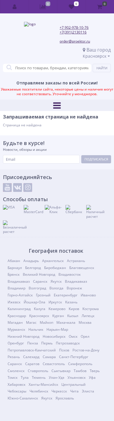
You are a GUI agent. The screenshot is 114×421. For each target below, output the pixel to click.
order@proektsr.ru (75, 41)
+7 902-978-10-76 (74, 27)
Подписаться (96, 159)
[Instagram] (27, 187)
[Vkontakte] (17, 187)
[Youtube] (7, 187)
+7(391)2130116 (73, 32)
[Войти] (14, 6)
